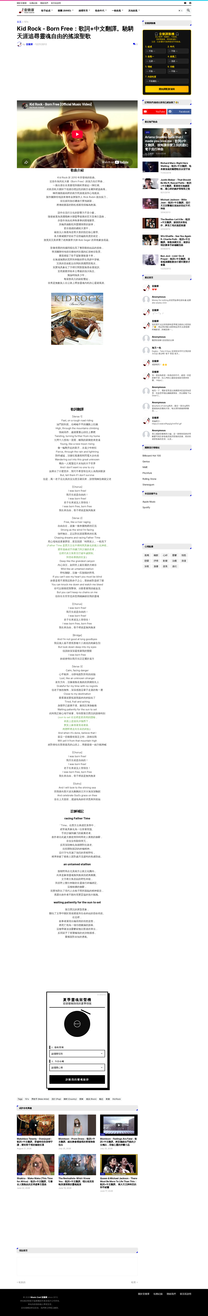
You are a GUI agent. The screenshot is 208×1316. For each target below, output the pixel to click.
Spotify (146, 507)
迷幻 (174, 566)
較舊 (133, 1282)
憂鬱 (174, 555)
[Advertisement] (77, 73)
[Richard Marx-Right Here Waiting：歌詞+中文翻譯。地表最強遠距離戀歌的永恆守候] (150, 167)
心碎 (165, 555)
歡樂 (108, 1099)
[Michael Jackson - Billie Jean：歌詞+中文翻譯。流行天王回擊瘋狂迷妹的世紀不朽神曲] (150, 203)
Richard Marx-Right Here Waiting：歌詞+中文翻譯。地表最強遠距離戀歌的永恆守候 (176, 166)
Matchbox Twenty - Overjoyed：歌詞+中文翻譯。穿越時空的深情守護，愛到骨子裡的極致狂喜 (35, 1141)
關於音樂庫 (22, 3)
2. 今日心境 (58, 1061)
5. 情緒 (148, 66)
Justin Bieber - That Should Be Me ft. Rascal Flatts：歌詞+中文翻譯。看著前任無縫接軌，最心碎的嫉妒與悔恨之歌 (176, 184)
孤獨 (146, 555)
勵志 (101, 1099)
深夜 (146, 566)
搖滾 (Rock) (91, 1099)
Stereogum (148, 484)
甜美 (165, 566)
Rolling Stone (149, 478)
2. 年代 (171, 46)
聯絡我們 (44, 3)
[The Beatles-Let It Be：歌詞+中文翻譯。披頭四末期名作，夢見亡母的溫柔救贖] (150, 223)
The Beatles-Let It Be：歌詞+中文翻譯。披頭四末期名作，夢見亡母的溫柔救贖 (175, 222)
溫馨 (156, 566)
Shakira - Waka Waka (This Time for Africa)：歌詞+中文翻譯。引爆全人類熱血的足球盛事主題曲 (35, 1181)
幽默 (156, 555)
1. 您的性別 (58, 1047)
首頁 (19, 22)
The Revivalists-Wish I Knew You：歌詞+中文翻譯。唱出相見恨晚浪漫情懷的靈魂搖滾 (76, 1181)
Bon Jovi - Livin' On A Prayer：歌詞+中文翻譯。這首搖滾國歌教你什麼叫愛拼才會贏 (175, 260)
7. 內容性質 (150, 77)
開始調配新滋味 (167, 89)
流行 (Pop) (56, 1099)
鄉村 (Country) (70, 1099)
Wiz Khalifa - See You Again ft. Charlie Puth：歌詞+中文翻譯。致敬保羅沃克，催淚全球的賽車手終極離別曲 (176, 240)
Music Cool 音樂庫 (39, 1297)
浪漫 (184, 560)
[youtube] (185, 3)
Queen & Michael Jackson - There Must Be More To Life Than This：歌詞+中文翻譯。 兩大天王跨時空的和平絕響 (118, 1183)
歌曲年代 (99, 10)
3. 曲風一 (149, 56)
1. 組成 (148, 46)
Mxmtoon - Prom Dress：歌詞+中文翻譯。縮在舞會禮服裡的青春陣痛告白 (76, 1141)
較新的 (22, 1282)
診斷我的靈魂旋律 (77, 1079)
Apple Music (149, 501)
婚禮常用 (83, 10)
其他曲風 (132, 10)
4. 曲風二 (172, 56)
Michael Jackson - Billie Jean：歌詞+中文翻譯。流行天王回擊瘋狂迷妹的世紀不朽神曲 (175, 204)
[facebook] (190, 3)
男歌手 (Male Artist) (40, 1099)
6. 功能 (171, 66)
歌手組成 (45, 10)
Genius (146, 461)
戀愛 (146, 560)
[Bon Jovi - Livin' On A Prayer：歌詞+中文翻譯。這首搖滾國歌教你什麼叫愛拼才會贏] (150, 260)
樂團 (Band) (64, 10)
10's (26, 22)
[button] (180, 10)
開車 (81, 1099)
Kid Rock (117, 1099)
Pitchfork (147, 473)
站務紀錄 (33, 3)
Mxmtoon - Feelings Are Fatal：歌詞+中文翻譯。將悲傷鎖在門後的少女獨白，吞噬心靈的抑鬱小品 (118, 1141)
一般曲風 (116, 10)
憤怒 (184, 555)
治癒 (174, 560)
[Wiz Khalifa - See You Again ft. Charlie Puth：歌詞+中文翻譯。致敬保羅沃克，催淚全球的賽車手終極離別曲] (150, 240)
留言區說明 (56, 3)
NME (145, 467)
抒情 (156, 560)
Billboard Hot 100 (152, 455)
